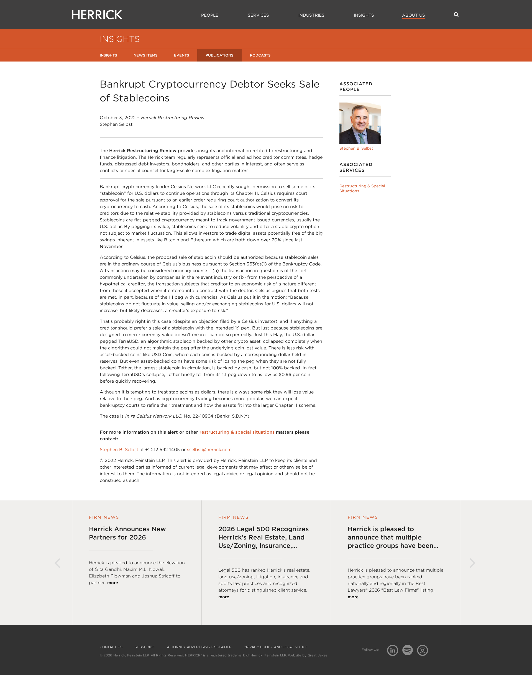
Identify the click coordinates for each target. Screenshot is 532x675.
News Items (145, 55)
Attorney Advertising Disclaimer (199, 647)
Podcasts (260, 55)
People (209, 15)
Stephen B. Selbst (119, 449)
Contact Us (111, 647)
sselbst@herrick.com (209, 449)
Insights (364, 15)
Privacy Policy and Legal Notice (276, 647)
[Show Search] (456, 14)
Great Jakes (317, 655)
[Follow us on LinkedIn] (394, 651)
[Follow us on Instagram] (424, 650)
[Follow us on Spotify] (409, 653)
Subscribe (145, 647)
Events (181, 55)
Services (258, 15)
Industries (311, 15)
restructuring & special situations (237, 432)
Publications (219, 55)
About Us (413, 15)
